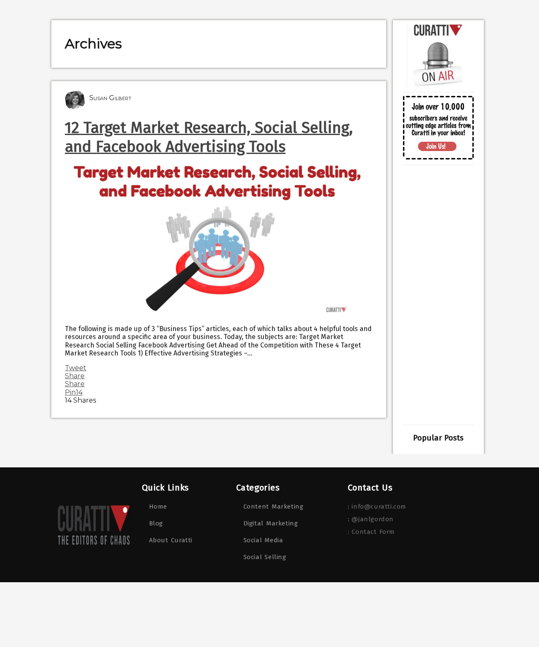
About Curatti (170, 540)
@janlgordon (373, 519)
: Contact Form (371, 532)
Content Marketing (273, 506)
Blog (156, 523)
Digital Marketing (270, 523)
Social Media (263, 540)
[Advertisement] (438, 295)
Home (158, 506)
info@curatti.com (379, 506)
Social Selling (264, 557)
